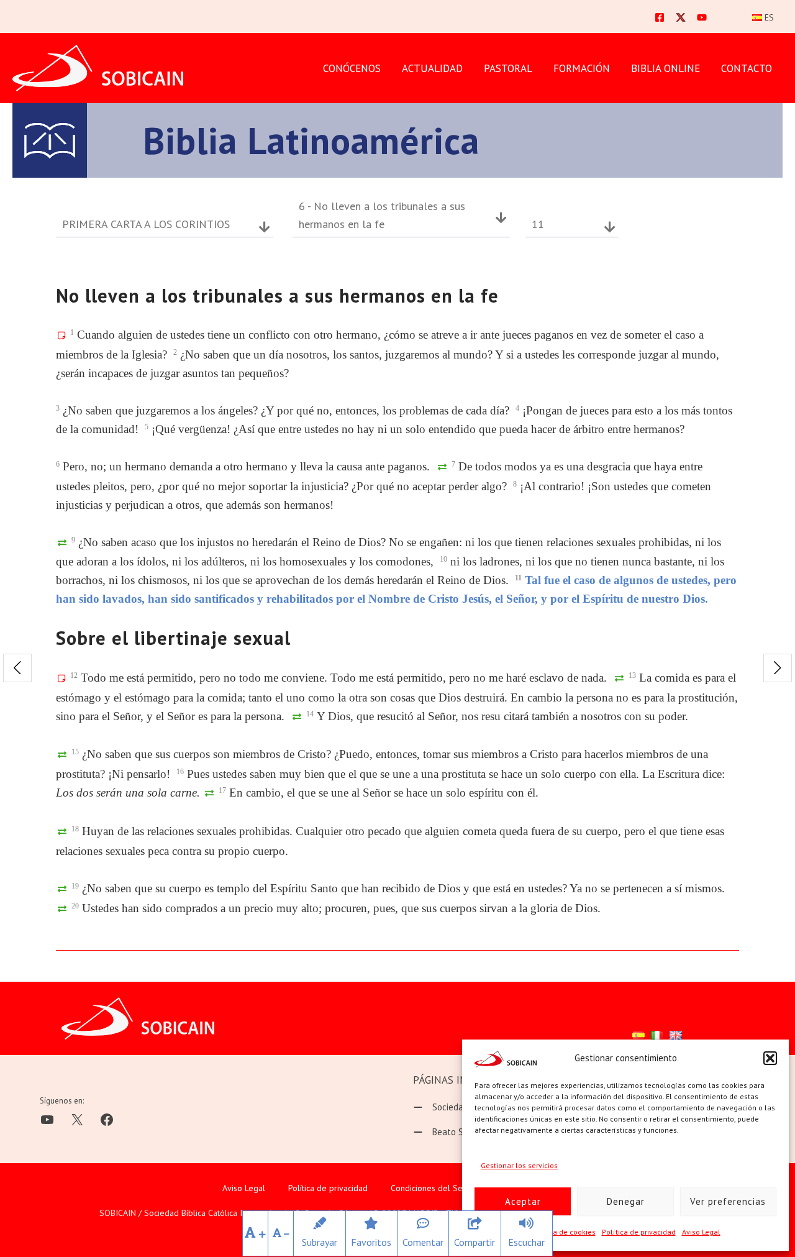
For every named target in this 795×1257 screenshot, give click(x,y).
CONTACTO (746, 68)
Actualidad (432, 68)
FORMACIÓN (581, 68)
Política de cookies (563, 1231)
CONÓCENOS (352, 68)
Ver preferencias (728, 1201)
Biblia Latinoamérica (311, 140)
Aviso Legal (701, 1231)
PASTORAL (508, 68)
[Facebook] (660, 17)
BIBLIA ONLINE (665, 68)
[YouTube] (702, 17)
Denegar (626, 1201)
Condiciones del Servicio (437, 1188)
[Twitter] (681, 17)
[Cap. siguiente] (777, 668)
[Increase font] (255, 1233)
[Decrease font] (281, 1233)
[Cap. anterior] (17, 668)
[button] (770, 1058)
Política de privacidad (639, 1231)
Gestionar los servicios (519, 1165)
